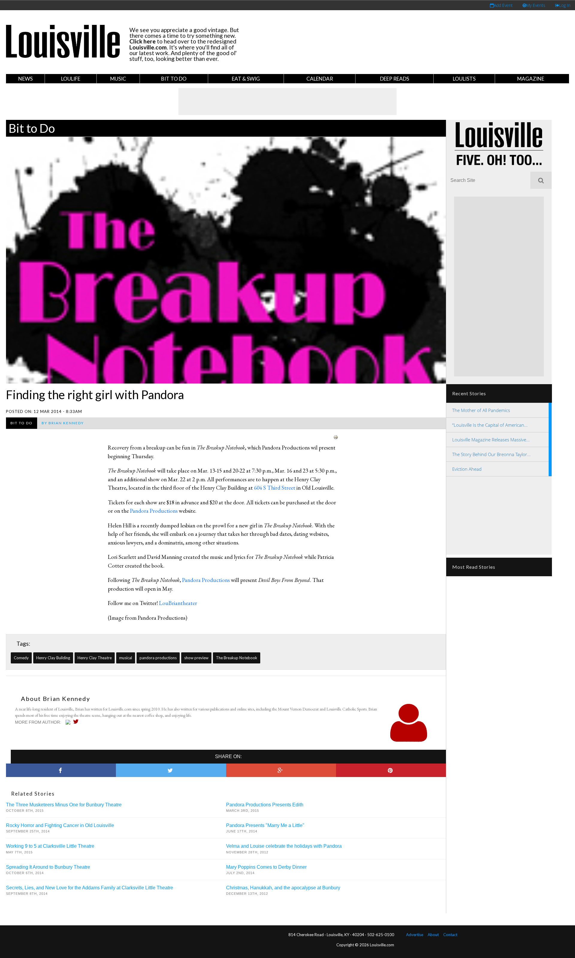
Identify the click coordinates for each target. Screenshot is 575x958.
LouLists (464, 79)
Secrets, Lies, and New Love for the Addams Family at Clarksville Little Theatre (89, 887)
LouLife (70, 79)
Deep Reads (394, 79)
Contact (450, 934)
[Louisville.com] (69, 722)
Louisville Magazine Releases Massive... (491, 440)
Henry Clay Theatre (95, 657)
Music (118, 79)
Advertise (414, 934)
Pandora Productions (154, 511)
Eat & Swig (246, 79)
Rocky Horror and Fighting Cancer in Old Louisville (60, 825)
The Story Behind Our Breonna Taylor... (491, 454)
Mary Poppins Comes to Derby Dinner (266, 867)
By (63, 423)
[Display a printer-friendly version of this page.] (335, 436)
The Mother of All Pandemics (481, 410)
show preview (196, 657)
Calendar (319, 79)
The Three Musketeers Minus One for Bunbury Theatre (64, 804)
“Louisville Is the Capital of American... (490, 425)
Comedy (21, 657)
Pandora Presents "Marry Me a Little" (265, 825)
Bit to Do (174, 79)
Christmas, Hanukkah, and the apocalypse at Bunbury (283, 887)
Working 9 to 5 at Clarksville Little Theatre (50, 846)
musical (125, 657)
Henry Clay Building (53, 657)
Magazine (530, 79)
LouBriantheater (178, 603)
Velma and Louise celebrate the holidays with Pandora (284, 846)
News (25, 79)
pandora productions (158, 657)
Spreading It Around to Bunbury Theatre (48, 867)
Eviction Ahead (467, 469)
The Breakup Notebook (236, 657)
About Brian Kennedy (55, 698)
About (433, 934)
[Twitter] (77, 722)
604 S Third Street (274, 487)
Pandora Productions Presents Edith (264, 804)
